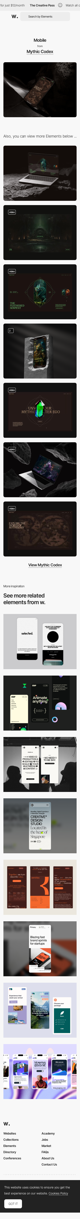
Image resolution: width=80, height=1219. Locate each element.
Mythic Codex (40, 51)
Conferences (12, 1158)
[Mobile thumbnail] (40, 1010)
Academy (48, 1133)
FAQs (45, 1152)
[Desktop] (40, 173)
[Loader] (40, 232)
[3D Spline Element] (40, 410)
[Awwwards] (15, 16)
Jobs (45, 1139)
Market (46, 1146)
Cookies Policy (58, 1193)
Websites (9, 1133)
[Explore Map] (40, 529)
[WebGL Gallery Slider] (40, 291)
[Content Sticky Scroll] (40, 469)
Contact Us (49, 1164)
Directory (9, 1152)
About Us (48, 1158)
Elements (9, 1146)
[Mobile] (40, 641)
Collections (11, 1139)
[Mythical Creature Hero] (40, 351)
